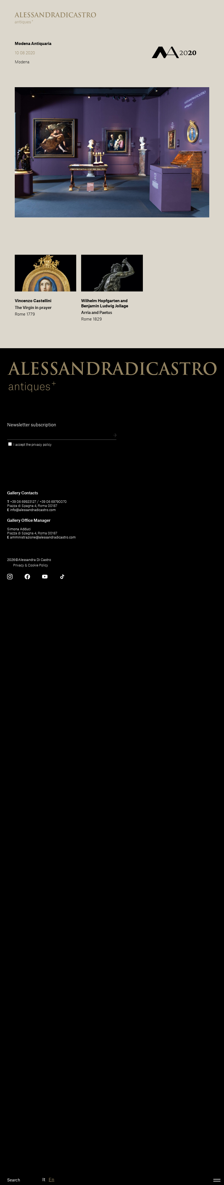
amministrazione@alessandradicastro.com (43, 537)
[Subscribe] (114, 435)
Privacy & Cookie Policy (30, 565)
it (43, 1179)
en (51, 1179)
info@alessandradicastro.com (33, 510)
